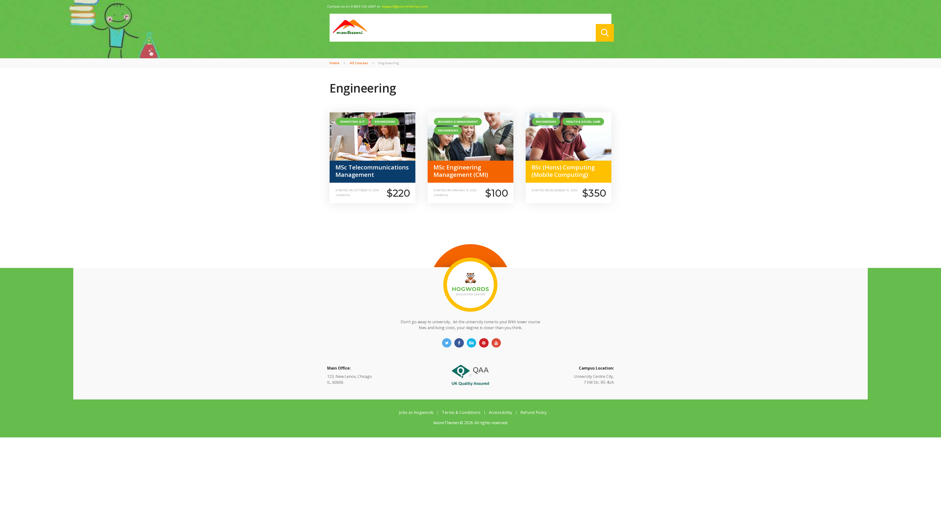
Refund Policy (533, 412)
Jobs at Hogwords (416, 412)
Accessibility (500, 412)
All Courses (359, 63)
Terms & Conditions (461, 412)
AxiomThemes (446, 422)
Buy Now (390, 190)
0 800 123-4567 (363, 6)
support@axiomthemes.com (405, 6)
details (349, 190)
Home (334, 63)
